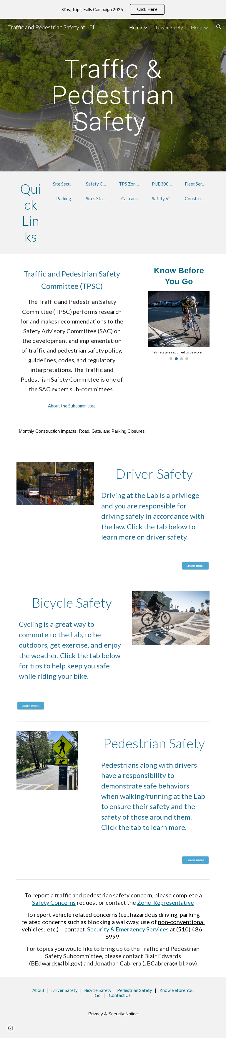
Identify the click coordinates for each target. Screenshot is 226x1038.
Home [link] (135, 27)
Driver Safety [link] (169, 27)
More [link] (196, 27)
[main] (112, 95)
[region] (113, 9)
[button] (219, 27)
